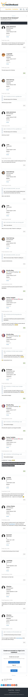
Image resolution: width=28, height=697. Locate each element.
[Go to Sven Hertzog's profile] (3, 80)
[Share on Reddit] (12, 685)
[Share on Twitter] (2, 685)
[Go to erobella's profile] (3, 478)
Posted (5, 40)
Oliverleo (8, 586)
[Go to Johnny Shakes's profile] (3, 507)
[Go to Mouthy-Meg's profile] (3, 271)
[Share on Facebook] (4, 685)
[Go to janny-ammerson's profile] (3, 27)
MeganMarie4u (18, 314)
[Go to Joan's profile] (3, 145)
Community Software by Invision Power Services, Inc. (14, 694)
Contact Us (17, 690)
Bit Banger (9, 369)
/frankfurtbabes (19, 638)
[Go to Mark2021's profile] (3, 536)
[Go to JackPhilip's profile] (3, 561)
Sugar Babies (6, 9)
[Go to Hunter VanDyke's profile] (3, 298)
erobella (8, 477)
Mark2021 (9, 535)
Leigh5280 (9, 54)
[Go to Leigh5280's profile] (3, 55)
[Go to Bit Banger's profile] (3, 370)
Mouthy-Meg (10, 270)
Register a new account (14, 662)
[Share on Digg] (8, 685)
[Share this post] (25, 40)
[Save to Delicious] (10, 685)
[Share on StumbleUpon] (14, 685)
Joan (7, 144)
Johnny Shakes (10, 506)
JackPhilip (9, 560)
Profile (7, 36)
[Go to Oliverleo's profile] (3, 587)
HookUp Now (13, 9)
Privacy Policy (11, 690)
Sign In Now (14, 670)
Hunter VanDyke (10, 297)
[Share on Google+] (6, 685)
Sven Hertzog (10, 79)
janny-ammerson (8, 19)
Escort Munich (12, 524)
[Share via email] (16, 685)
